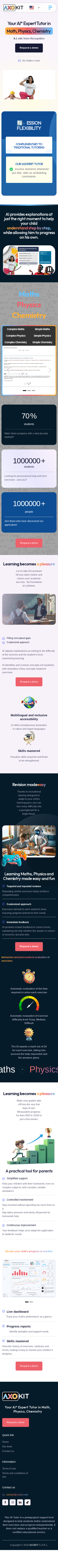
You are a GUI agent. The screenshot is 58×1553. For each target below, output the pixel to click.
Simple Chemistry (42, 342)
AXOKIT (34, 1545)
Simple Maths (42, 329)
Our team (7, 1446)
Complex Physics (15, 335)
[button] (50, 7)
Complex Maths (15, 329)
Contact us (8, 1451)
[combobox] (34, 7)
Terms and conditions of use (15, 1475)
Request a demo (29, 48)
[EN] (34, 7)
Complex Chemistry (16, 342)
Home (5, 1442)
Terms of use (9, 1468)
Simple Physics (42, 335)
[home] (13, 7)
